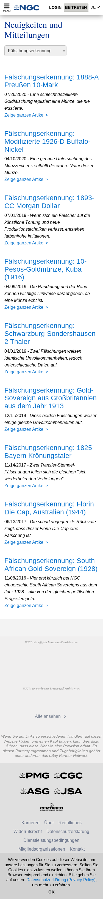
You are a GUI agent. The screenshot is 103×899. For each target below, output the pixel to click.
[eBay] (65, 701)
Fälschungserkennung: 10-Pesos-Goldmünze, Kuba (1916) (45, 269)
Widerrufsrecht (27, 831)
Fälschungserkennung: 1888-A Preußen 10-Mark (51, 81)
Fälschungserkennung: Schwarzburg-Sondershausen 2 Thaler (50, 333)
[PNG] (65, 655)
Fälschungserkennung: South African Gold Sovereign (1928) (51, 564)
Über (49, 822)
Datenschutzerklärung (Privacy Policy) (61, 879)
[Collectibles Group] (51, 807)
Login (55, 7)
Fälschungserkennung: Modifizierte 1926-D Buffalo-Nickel (47, 141)
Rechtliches (70, 822)
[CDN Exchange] (39, 701)
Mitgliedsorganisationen (41, 849)
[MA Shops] (51, 667)
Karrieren (30, 822)
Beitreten (76, 7)
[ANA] (37, 655)
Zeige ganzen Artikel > (26, 115)
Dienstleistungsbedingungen (51, 840)
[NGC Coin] (28, 7)
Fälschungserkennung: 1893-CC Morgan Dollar (49, 201)
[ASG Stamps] (35, 791)
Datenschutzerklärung (67, 831)
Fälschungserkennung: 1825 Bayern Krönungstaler (48, 451)
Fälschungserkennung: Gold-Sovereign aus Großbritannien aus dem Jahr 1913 (50, 398)
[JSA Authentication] (68, 791)
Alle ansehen (48, 716)
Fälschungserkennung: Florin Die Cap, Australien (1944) (49, 508)
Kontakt (77, 849)
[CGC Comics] (68, 775)
